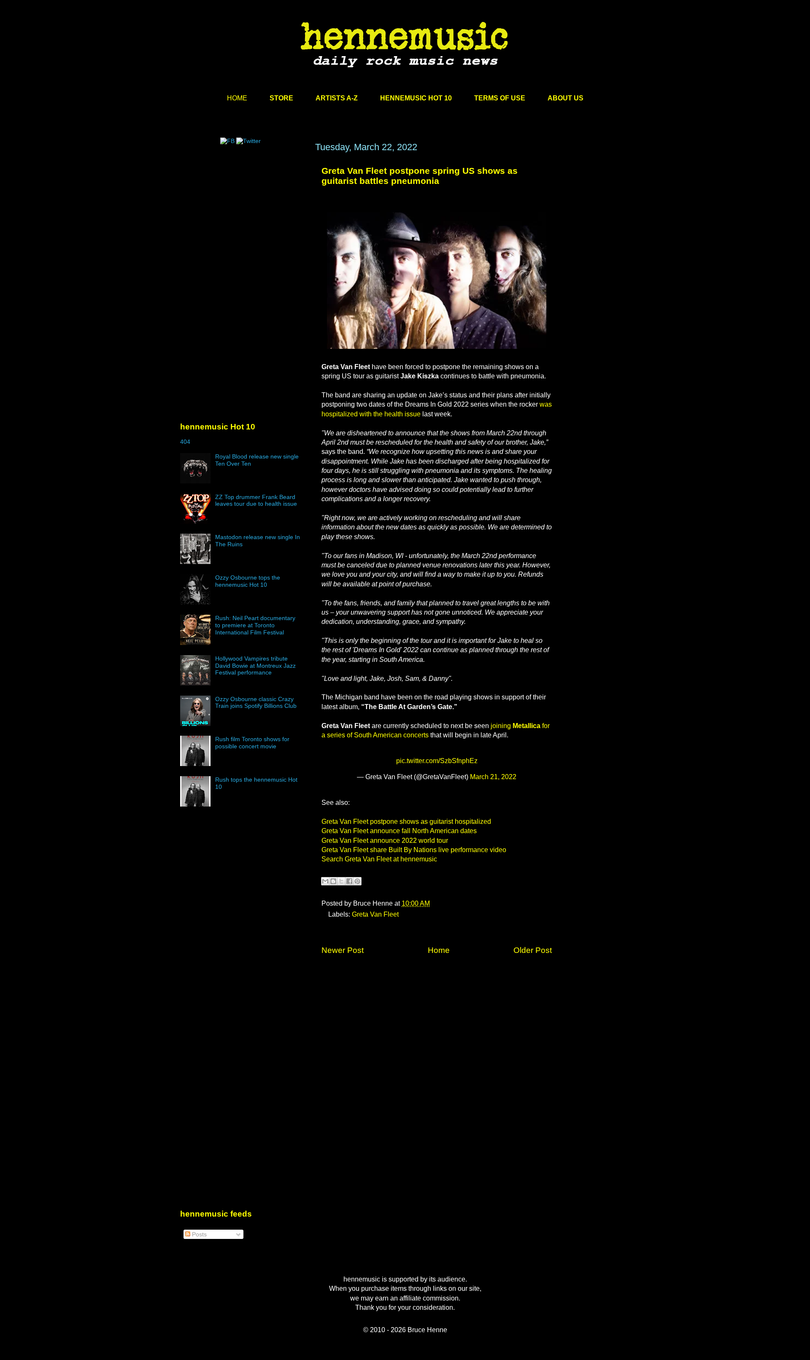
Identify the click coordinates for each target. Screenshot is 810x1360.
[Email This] (325, 881)
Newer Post (342, 950)
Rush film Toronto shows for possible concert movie (252, 743)
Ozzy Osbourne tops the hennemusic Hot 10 (247, 581)
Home (439, 950)
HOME (237, 98)
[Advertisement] (243, 222)
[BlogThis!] (333, 881)
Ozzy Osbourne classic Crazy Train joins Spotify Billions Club (256, 703)
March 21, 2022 (493, 776)
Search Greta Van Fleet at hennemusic (379, 859)
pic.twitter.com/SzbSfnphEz (437, 760)
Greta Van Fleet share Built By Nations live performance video (413, 849)
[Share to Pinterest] (357, 881)
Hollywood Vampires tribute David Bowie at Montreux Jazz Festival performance (255, 665)
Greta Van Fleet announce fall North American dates (399, 830)
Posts (198, 1234)
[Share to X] (341, 881)
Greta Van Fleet (375, 914)
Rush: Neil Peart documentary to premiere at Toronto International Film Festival (255, 625)
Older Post (532, 950)
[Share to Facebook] (349, 881)
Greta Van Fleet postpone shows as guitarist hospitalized (406, 821)
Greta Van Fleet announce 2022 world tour (384, 840)
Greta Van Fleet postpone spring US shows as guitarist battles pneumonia (419, 176)
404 (185, 441)
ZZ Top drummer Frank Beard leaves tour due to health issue (256, 500)
